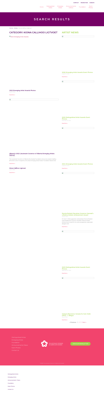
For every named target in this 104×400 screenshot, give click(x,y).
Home (41, 7)
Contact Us (15, 350)
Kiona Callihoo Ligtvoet (17, 168)
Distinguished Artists (19, 337)
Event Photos (16, 347)
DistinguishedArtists (50, 6)
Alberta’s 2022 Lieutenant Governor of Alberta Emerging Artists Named (31, 154)
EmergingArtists (60, 6)
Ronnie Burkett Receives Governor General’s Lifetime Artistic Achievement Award (77, 214)
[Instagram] (53, 359)
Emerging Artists (17, 340)
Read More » (12, 94)
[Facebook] (47, 359)
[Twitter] (50, 359)
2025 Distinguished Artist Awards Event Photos (76, 118)
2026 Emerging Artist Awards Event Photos (77, 72)
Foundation (82, 7)
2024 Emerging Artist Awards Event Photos (77, 164)
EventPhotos (91, 6)
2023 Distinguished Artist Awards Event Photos (76, 268)
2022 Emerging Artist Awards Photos (22, 90)
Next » (84, 322)
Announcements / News (20, 345)
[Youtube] (56, 359)
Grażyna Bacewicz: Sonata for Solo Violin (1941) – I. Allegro (76, 314)
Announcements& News (71, 6)
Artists (16, 28)
